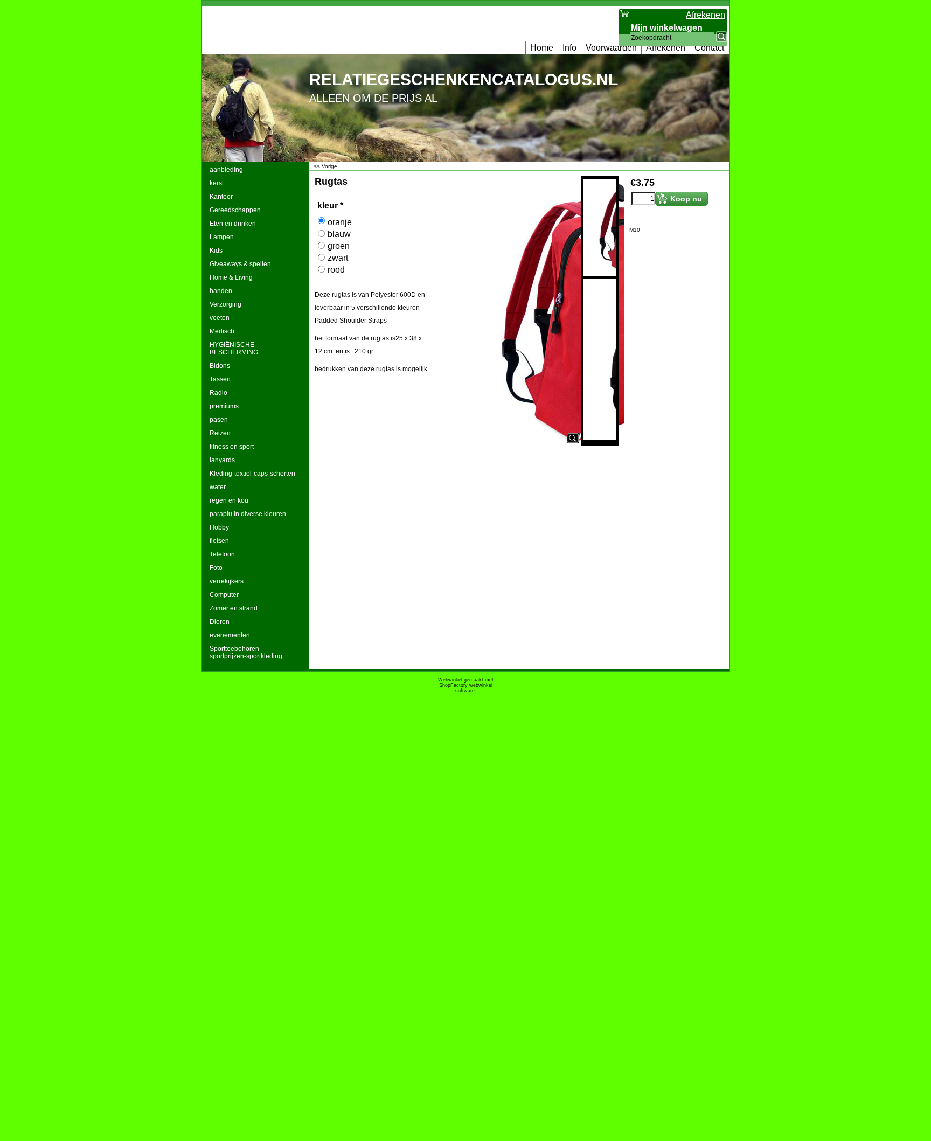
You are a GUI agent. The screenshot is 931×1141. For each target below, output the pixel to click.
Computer (224, 595)
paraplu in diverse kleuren (248, 514)
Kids (216, 250)
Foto (216, 568)
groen (339, 246)
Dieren (220, 621)
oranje (340, 222)
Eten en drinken (233, 223)
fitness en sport (232, 446)
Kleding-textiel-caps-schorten (252, 473)
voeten (220, 318)
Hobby (219, 527)
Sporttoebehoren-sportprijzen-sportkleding (246, 652)
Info (569, 47)
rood (336, 269)
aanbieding (226, 169)
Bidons (220, 366)
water (218, 487)
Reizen (220, 433)
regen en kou (229, 500)
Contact (709, 47)
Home (541, 47)
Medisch (222, 331)
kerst (217, 183)
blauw (339, 234)
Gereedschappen (235, 210)
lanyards (222, 460)
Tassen (220, 379)
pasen (219, 419)
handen (221, 291)
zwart (338, 257)
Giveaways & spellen (240, 264)
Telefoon (222, 554)
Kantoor (221, 196)
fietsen (219, 541)
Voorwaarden (611, 47)
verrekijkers (227, 581)
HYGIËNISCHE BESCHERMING (234, 348)
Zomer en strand (234, 608)
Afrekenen (665, 47)
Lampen (222, 237)
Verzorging (225, 304)
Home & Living (231, 277)
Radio (218, 392)
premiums (224, 406)
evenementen (230, 635)
